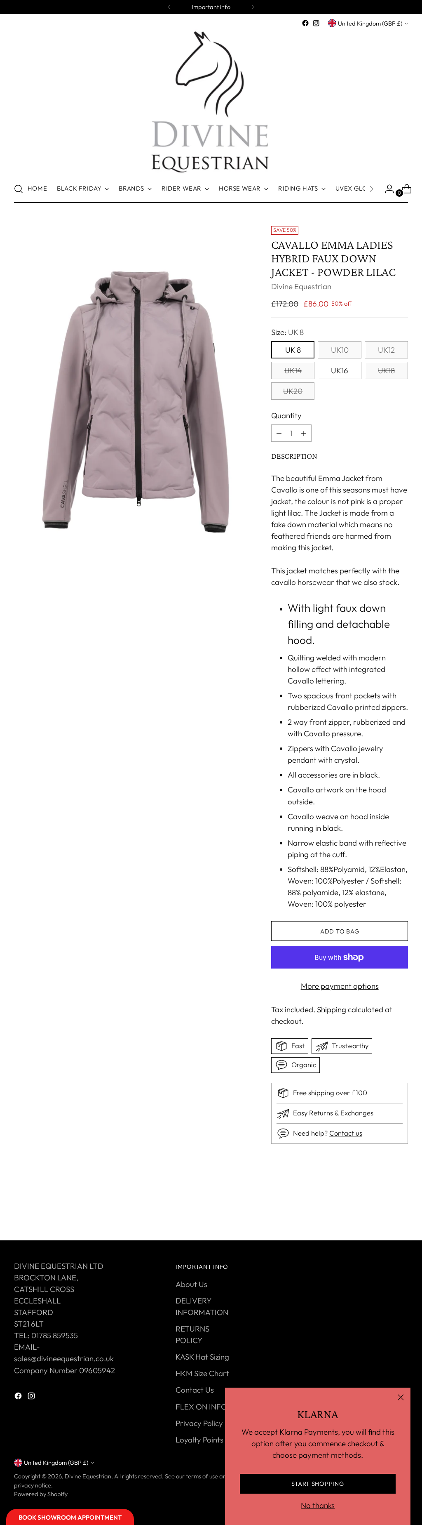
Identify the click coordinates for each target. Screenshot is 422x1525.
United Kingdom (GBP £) (370, 23)
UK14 (293, 370)
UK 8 (293, 350)
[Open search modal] (18, 189)
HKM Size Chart (202, 1373)
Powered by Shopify (41, 1494)
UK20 (292, 391)
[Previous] (169, 7)
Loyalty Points (199, 1440)
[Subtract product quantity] (303, 433)
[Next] (253, 7)
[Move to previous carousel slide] (382, 1212)
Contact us (345, 1133)
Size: (287, 332)
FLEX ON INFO (201, 1407)
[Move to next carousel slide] (401, 1212)
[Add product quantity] (279, 433)
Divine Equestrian (301, 286)
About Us (191, 1284)
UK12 (386, 350)
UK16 (339, 370)
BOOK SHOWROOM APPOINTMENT (70, 1517)
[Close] (400, 1397)
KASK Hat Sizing (202, 1357)
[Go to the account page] (386, 189)
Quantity (286, 415)
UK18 (386, 370)
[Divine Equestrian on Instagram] (316, 23)
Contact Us (195, 1390)
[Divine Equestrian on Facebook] (305, 23)
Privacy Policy (199, 1423)
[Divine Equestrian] (211, 102)
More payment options (340, 986)
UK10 (340, 350)
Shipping (331, 1009)
